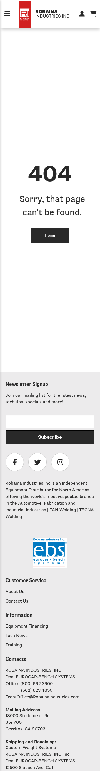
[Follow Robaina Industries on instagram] (60, 462)
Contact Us (17, 601)
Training (14, 645)
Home (50, 236)
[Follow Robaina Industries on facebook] (15, 462)
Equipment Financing (27, 626)
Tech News (17, 636)
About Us (15, 592)
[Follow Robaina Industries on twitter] (37, 462)
